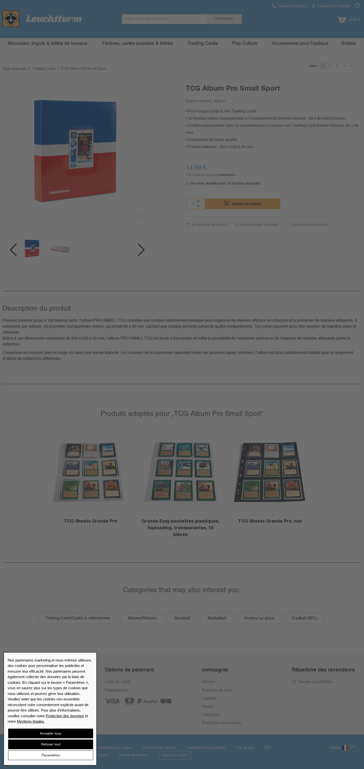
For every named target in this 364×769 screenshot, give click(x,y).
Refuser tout (50, 744)
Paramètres (51, 755)
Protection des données (65, 716)
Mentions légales (30, 721)
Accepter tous (50, 733)
